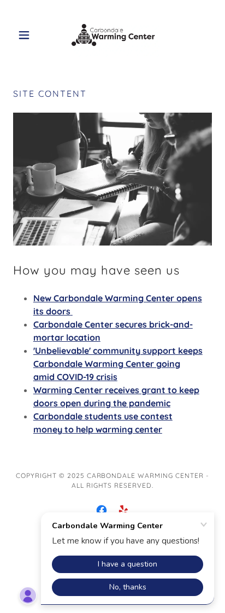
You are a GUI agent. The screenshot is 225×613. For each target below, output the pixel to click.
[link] (113, 35)
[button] (28, 35)
